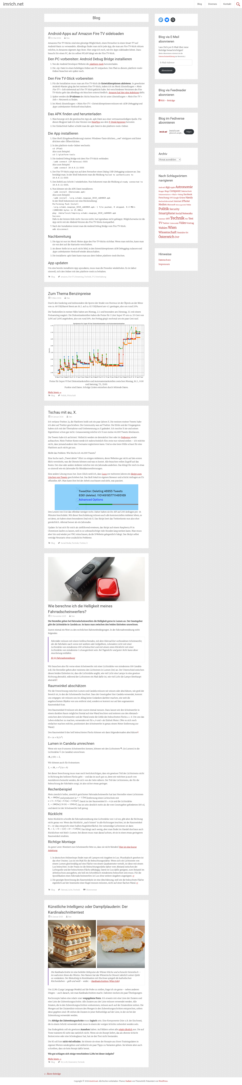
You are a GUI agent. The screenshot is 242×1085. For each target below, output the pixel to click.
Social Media (66, 543)
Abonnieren (166, 70)
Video (182, 223)
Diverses (212, 4)
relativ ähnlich (125, 1029)
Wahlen (163, 227)
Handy (189, 197)
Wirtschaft (71, 395)
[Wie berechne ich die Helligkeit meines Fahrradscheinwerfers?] (96, 600)
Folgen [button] (189, 132)
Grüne (182, 197)
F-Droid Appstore (117, 122)
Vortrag (190, 223)
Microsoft (171, 205)
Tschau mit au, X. (62, 412)
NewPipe (96, 122)
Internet (177, 201)
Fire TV (71, 277)
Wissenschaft (168, 232)
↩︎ (133, 876)
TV (93, 277)
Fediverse (126, 437)
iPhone (186, 201)
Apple (172, 187)
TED (186, 219)
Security (174, 209)
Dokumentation (164, 194)
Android (162, 187)
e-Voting (179, 194)
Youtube (181, 232)
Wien (172, 227)
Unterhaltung (100, 277)
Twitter (83, 543)
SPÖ (168, 219)
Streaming (79, 277)
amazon (64, 277)
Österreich (72, 1062)
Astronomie (184, 187)
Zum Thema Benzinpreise (69, 293)
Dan (68, 38)
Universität (174, 223)
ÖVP (177, 237)
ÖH (187, 233)
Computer (175, 191)
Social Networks (184, 213)
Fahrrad (64, 890)
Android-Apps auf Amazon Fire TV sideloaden (86, 33)
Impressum (164, 264)
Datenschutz (186, 191)
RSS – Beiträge (167, 100)
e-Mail (173, 194)
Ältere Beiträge (52, 1074)
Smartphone (167, 213)
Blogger (161, 191)
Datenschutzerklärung (167, 56)
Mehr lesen (54, 392)
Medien (163, 204)
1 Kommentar (91, 890)
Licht (70, 890)
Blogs (167, 191)
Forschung (164, 197)
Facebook (188, 194)
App (167, 187)
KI (62, 1062)
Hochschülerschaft (166, 201)
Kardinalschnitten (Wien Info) (105, 981)
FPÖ (171, 198)
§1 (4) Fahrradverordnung (63, 658)
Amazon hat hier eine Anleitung (124, 92)
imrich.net (13, 4)
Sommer (162, 219)
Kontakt (227, 4)
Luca (104, 474)
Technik (87, 277)
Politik (63, 395)
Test (190, 218)
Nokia (188, 205)
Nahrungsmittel (181, 205)
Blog (199, 4)
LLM (66, 1062)
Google (176, 198)
